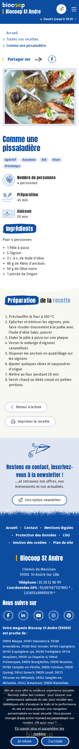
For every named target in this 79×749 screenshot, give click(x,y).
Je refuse (24, 741)
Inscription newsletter (43, 500)
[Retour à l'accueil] (14, 5)
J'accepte (55, 741)
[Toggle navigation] (74, 10)
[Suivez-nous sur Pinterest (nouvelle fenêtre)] (68, 615)
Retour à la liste (28, 407)
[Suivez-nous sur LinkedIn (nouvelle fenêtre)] (23, 615)
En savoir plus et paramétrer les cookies (39, 731)
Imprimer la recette (33, 421)
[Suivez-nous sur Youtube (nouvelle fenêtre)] (38, 615)
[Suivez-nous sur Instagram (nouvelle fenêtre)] (53, 615)
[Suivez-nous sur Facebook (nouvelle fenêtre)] (8, 615)
